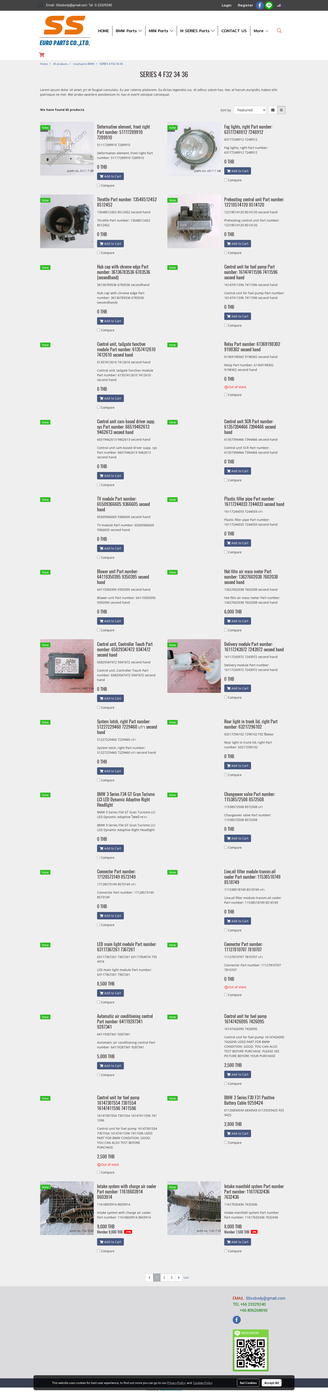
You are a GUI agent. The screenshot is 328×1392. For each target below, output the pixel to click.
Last (186, 1277)
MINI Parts (159, 31)
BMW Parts (127, 31)
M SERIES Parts (195, 31)
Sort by (227, 110)
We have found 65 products (62, 110)
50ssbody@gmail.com (265, 1298)
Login (226, 5)
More (259, 31)
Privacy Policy (176, 1383)
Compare (107, 185)
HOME (103, 31)
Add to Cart (112, 176)
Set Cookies (248, 1383)
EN (283, 5)
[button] (279, 30)
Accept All (271, 1383)
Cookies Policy (202, 1383)
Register (245, 5)
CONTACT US (234, 31)
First (142, 1277)
